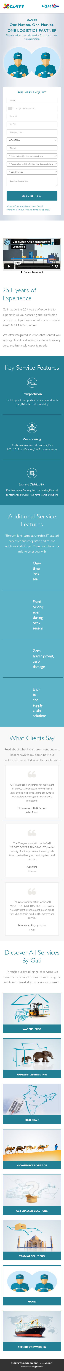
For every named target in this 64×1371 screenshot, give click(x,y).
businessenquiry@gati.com (32, 1366)
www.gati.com (46, 1363)
